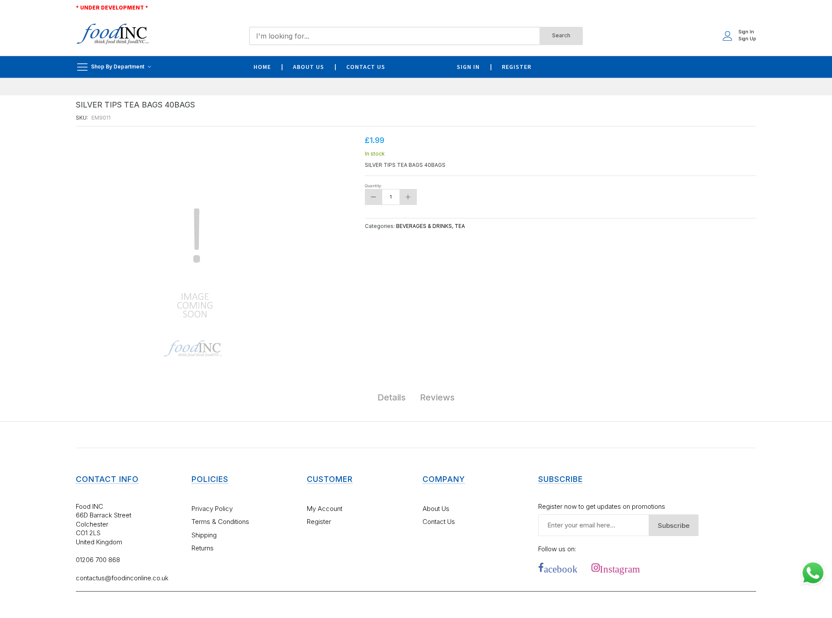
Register (319, 521)
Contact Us (438, 521)
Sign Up (747, 39)
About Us (435, 508)
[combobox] (394, 36)
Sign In (746, 32)
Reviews (437, 397)
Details (391, 397)
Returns (203, 548)
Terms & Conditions (220, 521)
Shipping (204, 535)
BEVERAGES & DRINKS (424, 226)
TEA (460, 226)
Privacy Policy (212, 508)
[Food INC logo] (113, 35)
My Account (324, 508)
